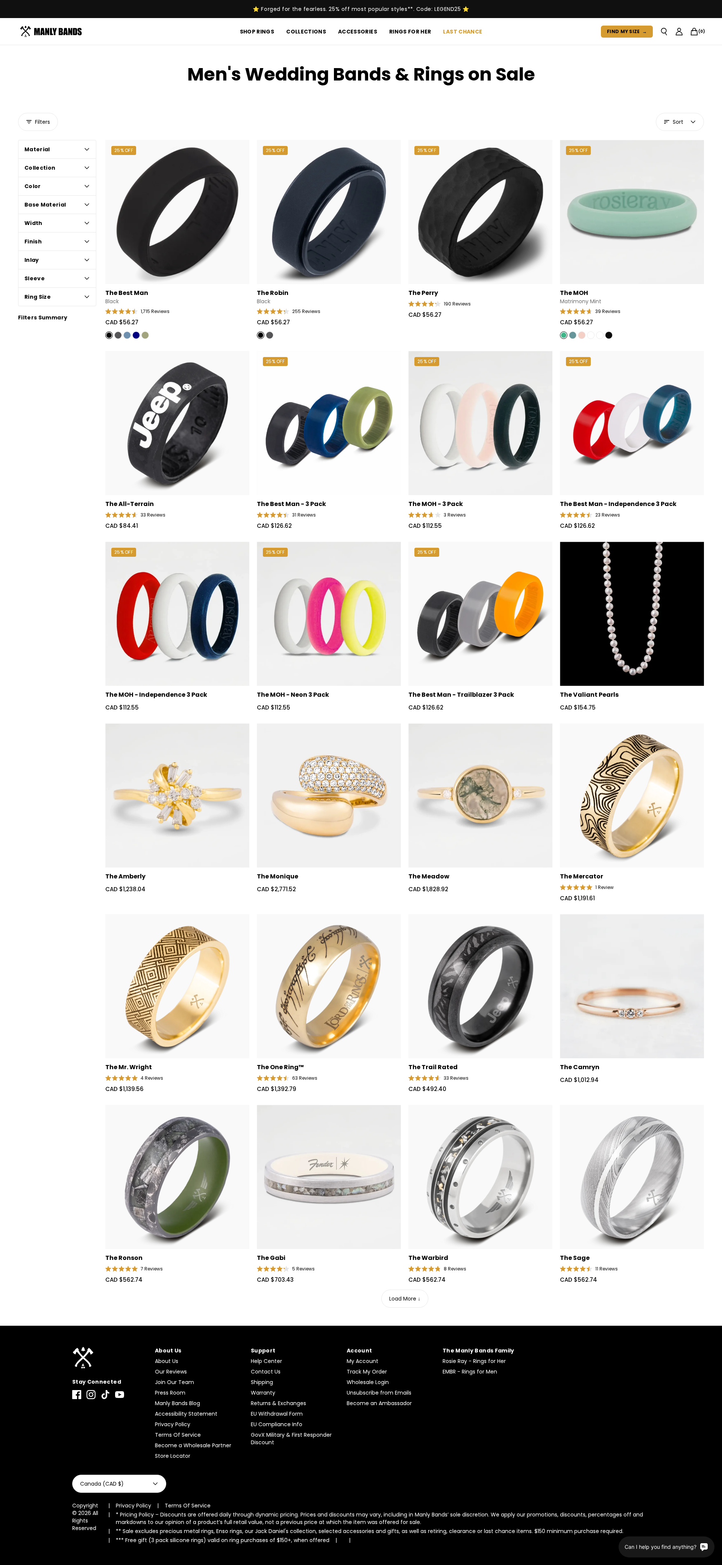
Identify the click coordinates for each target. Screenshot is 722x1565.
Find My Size (627, 31)
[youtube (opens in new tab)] (119, 1394)
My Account (362, 1361)
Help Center (266, 1361)
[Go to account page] (679, 31)
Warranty (263, 1392)
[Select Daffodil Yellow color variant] (600, 335)
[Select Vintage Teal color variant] (572, 335)
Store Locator (172, 1456)
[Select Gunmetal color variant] (118, 335)
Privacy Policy (172, 1424)
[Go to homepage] (52, 31)
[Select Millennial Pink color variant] (581, 335)
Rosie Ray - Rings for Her (474, 1361)
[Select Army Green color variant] (145, 335)
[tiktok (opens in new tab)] (105, 1394)
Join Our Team (174, 1382)
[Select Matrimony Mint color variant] (563, 335)
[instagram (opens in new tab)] (91, 1394)
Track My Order (367, 1371)
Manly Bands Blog (177, 1403)
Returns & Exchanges (278, 1403)
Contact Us (266, 1371)
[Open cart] (694, 31)
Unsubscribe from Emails (379, 1392)
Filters (42, 122)
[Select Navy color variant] (136, 335)
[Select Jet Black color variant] (609, 335)
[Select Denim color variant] (127, 335)
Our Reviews (171, 1371)
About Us (166, 1361)
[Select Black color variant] (109, 335)
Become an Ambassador (379, 1403)
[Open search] (664, 31)
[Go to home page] (109, 1358)
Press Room (170, 1392)
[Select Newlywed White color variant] (591, 335)
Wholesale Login (368, 1382)
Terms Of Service (178, 1435)
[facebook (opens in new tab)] (76, 1394)
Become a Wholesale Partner (193, 1445)
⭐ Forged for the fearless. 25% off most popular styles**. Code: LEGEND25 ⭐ (361, 9)
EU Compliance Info (276, 1424)
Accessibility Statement (186, 1414)
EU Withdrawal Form (277, 1414)
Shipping (262, 1382)
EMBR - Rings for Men (470, 1371)
